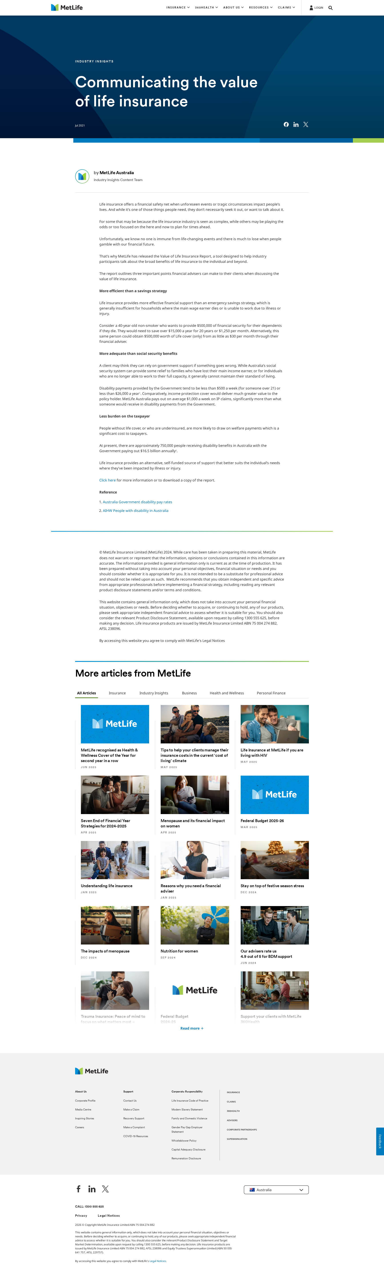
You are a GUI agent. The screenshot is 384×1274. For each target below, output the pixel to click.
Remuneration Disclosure (186, 1158)
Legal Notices (109, 1216)
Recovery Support (133, 1118)
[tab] (86, 693)
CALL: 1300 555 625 (89, 1206)
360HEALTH (233, 1111)
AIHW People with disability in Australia (135, 510)
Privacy (81, 1216)
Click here (107, 480)
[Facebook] (78, 1189)
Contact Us (129, 1101)
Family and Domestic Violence (189, 1118)
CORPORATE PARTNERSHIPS (242, 1130)
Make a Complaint (134, 1127)
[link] (286, 124)
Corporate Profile (85, 1101)
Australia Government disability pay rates (137, 501)
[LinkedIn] (92, 1189)
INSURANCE (233, 1092)
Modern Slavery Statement (187, 1109)
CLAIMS (231, 1102)
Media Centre (83, 1109)
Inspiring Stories (84, 1118)
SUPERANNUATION (237, 1139)
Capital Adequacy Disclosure (188, 1149)
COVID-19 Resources (135, 1136)
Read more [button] (190, 1028)
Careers (79, 1127)
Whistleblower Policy (184, 1141)
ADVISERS (232, 1120)
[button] (178, 8)
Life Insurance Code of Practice (190, 1101)
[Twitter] (105, 1189)
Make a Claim (131, 1109)
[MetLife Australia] (91, 1073)
